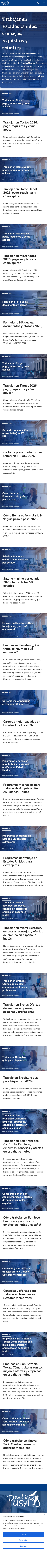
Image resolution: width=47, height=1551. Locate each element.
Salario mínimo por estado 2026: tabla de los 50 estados (21, 582)
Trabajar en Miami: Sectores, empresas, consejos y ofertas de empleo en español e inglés (23, 933)
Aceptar (23, 1534)
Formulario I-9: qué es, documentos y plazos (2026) (22, 324)
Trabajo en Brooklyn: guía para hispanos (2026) (20, 1079)
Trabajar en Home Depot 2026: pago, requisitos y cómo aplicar (20, 192)
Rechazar (23, 1546)
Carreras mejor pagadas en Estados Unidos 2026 (21, 723)
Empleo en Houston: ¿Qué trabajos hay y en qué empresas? (21, 648)
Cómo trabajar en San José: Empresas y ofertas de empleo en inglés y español (22, 1221)
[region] (23, 1532)
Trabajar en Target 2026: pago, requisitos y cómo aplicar (20, 389)
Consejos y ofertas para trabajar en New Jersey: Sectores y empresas (19, 1294)
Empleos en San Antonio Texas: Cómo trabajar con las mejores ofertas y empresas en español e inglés (23, 1369)
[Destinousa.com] (5, 3)
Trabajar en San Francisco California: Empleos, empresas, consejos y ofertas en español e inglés (23, 1146)
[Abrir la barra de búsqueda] (38, 3)
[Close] (44, 1514)
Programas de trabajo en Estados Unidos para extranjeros (20, 861)
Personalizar (23, 1540)
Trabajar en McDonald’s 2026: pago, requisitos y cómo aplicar (19, 259)
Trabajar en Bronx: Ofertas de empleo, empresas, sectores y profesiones (21, 1008)
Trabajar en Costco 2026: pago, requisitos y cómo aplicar (20, 126)
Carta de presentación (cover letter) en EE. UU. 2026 (23, 454)
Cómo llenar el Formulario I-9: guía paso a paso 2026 (22, 517)
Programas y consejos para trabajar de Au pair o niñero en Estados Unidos (22, 788)
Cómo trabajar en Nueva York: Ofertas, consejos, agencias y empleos (20, 1444)
